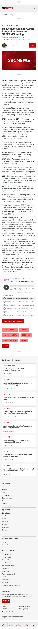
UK (3, 487)
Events (4, 542)
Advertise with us (7, 611)
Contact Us (5, 609)
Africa (4, 501)
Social (4, 533)
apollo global (9, 330)
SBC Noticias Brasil (8, 566)
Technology (6, 527)
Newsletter (5, 545)
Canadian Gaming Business (11, 585)
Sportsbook (6, 513)
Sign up (6, 600)
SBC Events (6, 582)
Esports (4, 530)
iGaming (4, 519)
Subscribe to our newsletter (13, 321)
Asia (3, 492)
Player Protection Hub (9, 574)
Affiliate (4, 524)
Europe (11, 14)
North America (6, 495)
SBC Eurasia (6, 577)
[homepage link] (7, 8)
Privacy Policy (23, 609)
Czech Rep (26, 335)
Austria (24, 330)
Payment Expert (7, 560)
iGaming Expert (7, 557)
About (4, 606)
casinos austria (10, 335)
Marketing (5, 521)
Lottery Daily (6, 568)
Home (4, 14)
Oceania (4, 504)
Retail (4, 516)
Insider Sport (6, 571)
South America (7, 498)
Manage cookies (24, 606)
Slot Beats (5, 580)
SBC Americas (6, 554)
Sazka (23, 340)
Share (32, 45)
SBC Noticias (6, 563)
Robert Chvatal (10, 340)
